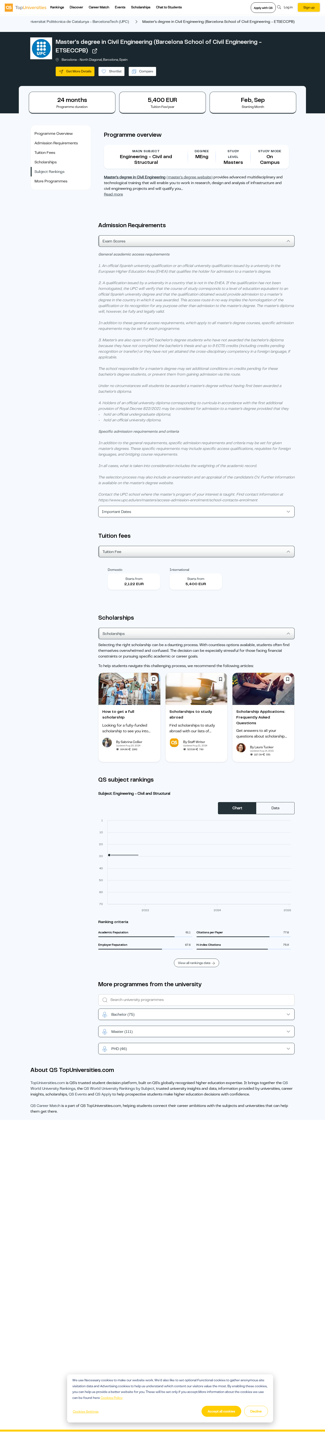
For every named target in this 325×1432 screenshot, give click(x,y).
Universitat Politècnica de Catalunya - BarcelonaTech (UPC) (78, 21)
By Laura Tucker (262, 747)
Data (275, 808)
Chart (237, 808)
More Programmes (50, 181)
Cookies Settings (85, 1411)
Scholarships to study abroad (190, 714)
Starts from (134, 579)
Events (120, 7)
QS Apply (103, 1094)
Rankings (57, 7)
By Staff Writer (194, 742)
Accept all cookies (221, 1411)
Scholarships (140, 7)
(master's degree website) (189, 177)
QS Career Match (45, 1105)
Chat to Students (169, 7)
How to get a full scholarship (118, 714)
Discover (76, 7)
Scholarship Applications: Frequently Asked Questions (260, 717)
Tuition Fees (44, 152)
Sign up (309, 7)
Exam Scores (114, 241)
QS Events (78, 1094)
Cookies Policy (112, 1398)
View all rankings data (194, 963)
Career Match (99, 7)
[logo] (25, 7)
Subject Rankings (49, 171)
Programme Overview (53, 133)
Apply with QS (263, 8)
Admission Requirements (56, 143)
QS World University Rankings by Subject (119, 1088)
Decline (256, 1411)
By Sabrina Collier (129, 742)
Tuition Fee (112, 551)
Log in (288, 7)
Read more (113, 194)
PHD (119, 1048)
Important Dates (116, 511)
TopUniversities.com (47, 1082)
